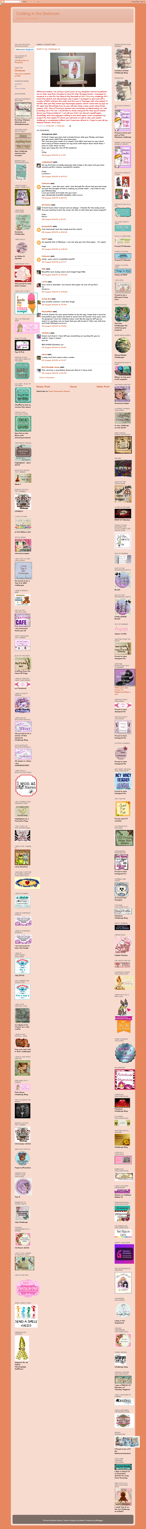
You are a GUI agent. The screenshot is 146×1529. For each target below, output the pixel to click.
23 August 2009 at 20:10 (54, 198)
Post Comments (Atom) (59, 391)
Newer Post (43, 386)
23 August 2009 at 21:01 (54, 219)
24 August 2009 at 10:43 (54, 305)
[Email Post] (69, 126)
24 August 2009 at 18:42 (54, 347)
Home (73, 386)
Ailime (81, 1520)
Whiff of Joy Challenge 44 (48, 49)
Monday (90, 96)
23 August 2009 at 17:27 (54, 155)
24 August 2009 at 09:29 (54, 275)
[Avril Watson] (16, 86)
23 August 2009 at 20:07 (54, 176)
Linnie (44, 282)
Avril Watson (18, 84)
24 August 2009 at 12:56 (54, 326)
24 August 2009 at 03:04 (54, 249)
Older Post (103, 386)
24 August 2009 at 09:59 (54, 292)
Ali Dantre (46, 205)
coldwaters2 (47, 162)
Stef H (45, 239)
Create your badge (20, 88)
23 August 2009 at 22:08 (54, 232)
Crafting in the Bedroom (37, 13)
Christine (46, 333)
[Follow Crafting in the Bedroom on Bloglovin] (25, 50)
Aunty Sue (46, 299)
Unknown (46, 183)
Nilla (44, 269)
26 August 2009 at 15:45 (54, 373)
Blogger (99, 1520)
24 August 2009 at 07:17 (54, 262)
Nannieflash (47, 311)
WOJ (83, 96)
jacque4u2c (47, 226)
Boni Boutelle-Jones (51, 367)
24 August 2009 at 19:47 (54, 360)
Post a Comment (46, 377)
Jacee (44, 354)
